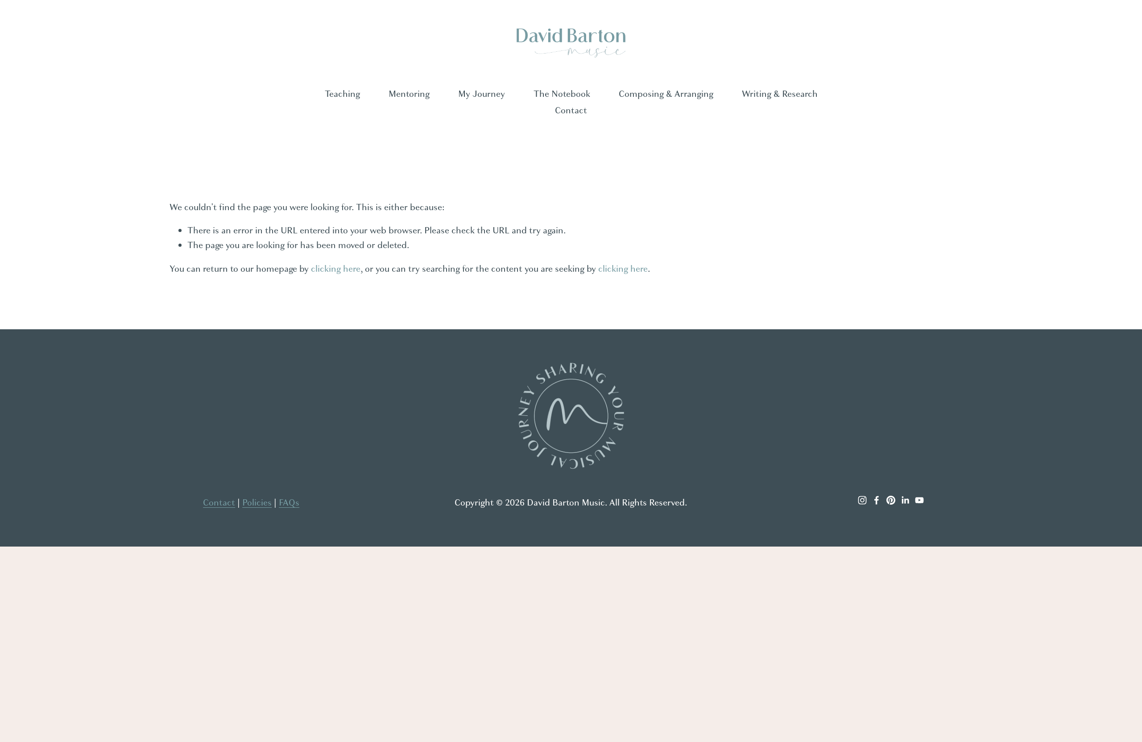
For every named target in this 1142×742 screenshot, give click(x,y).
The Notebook (562, 94)
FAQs (289, 503)
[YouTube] (919, 500)
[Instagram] (862, 500)
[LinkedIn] (905, 500)
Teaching (342, 94)
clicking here (335, 269)
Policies (257, 503)
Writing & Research (780, 94)
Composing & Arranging (666, 94)
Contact (571, 110)
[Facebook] (876, 500)
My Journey (481, 94)
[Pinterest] (890, 500)
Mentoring (409, 94)
